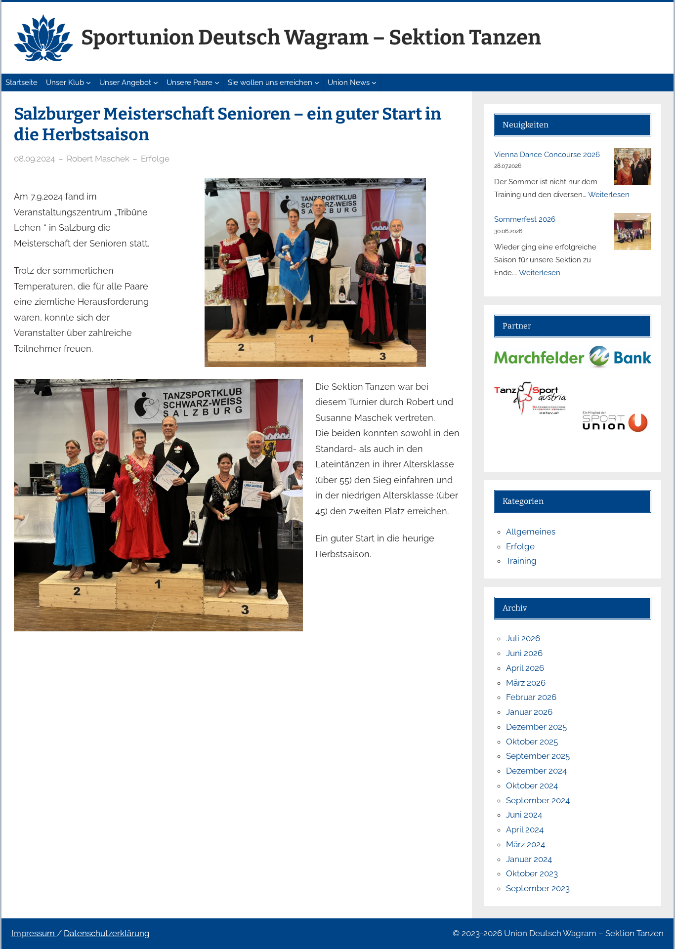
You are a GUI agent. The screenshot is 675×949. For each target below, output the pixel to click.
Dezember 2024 (536, 771)
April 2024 (525, 829)
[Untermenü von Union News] (374, 82)
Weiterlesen (609, 194)
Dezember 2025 (536, 727)
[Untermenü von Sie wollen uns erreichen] (316, 82)
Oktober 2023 (532, 873)
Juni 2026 (524, 653)
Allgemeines (530, 531)
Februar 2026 (531, 697)
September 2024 (538, 800)
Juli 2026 (523, 638)
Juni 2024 (524, 815)
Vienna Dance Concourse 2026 (547, 154)
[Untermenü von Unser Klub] (88, 82)
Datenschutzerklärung (107, 933)
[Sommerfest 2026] (632, 231)
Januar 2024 (529, 859)
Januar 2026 (529, 712)
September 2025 (538, 756)
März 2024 (525, 844)
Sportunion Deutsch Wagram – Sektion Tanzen (311, 37)
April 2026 (525, 668)
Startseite (21, 82)
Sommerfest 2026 (524, 219)
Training (521, 561)
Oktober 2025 (532, 741)
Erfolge (155, 159)
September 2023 (538, 888)
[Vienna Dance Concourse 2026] (632, 166)
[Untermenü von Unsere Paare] (216, 82)
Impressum (34, 933)
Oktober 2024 (532, 785)
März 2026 (526, 683)
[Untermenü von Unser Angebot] (155, 82)
